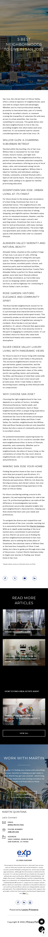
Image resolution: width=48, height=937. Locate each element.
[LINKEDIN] (24, 902)
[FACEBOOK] (18, 902)
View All (24, 733)
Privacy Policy (33, 922)
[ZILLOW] (30, 902)
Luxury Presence (30, 909)
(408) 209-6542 (13, 832)
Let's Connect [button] (24, 794)
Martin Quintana (37, 526)
